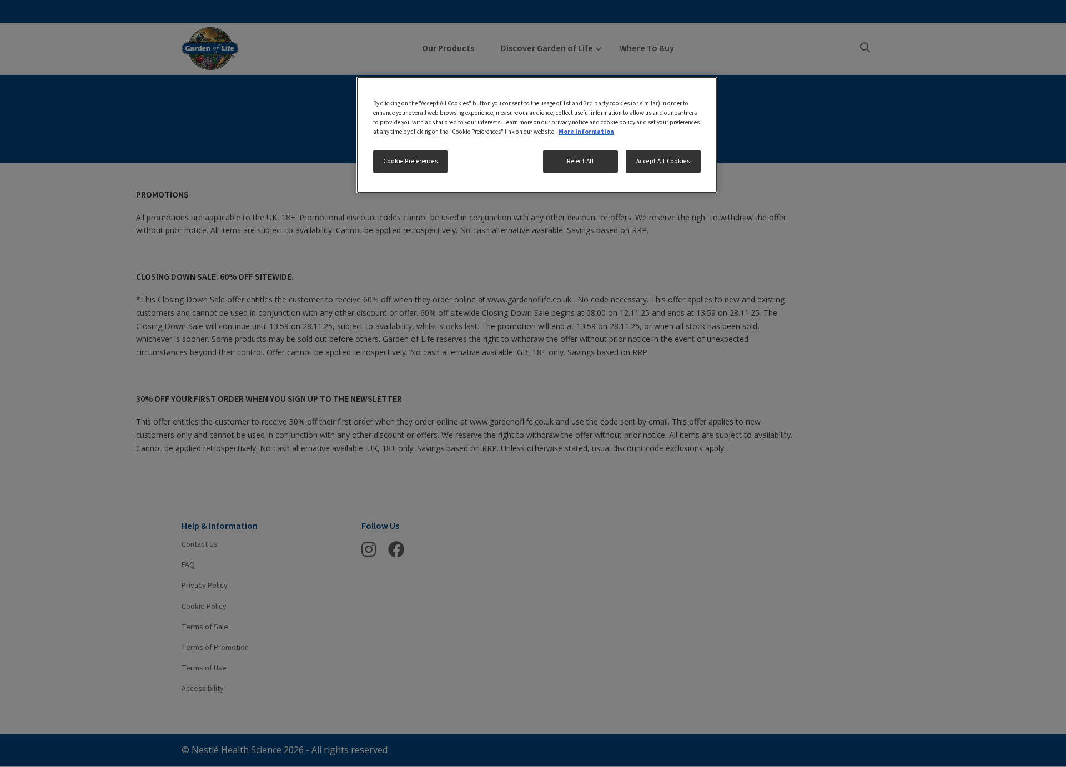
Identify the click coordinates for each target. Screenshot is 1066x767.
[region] (536, 135)
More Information (586, 132)
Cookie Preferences (410, 161)
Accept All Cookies (663, 161)
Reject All (580, 161)
